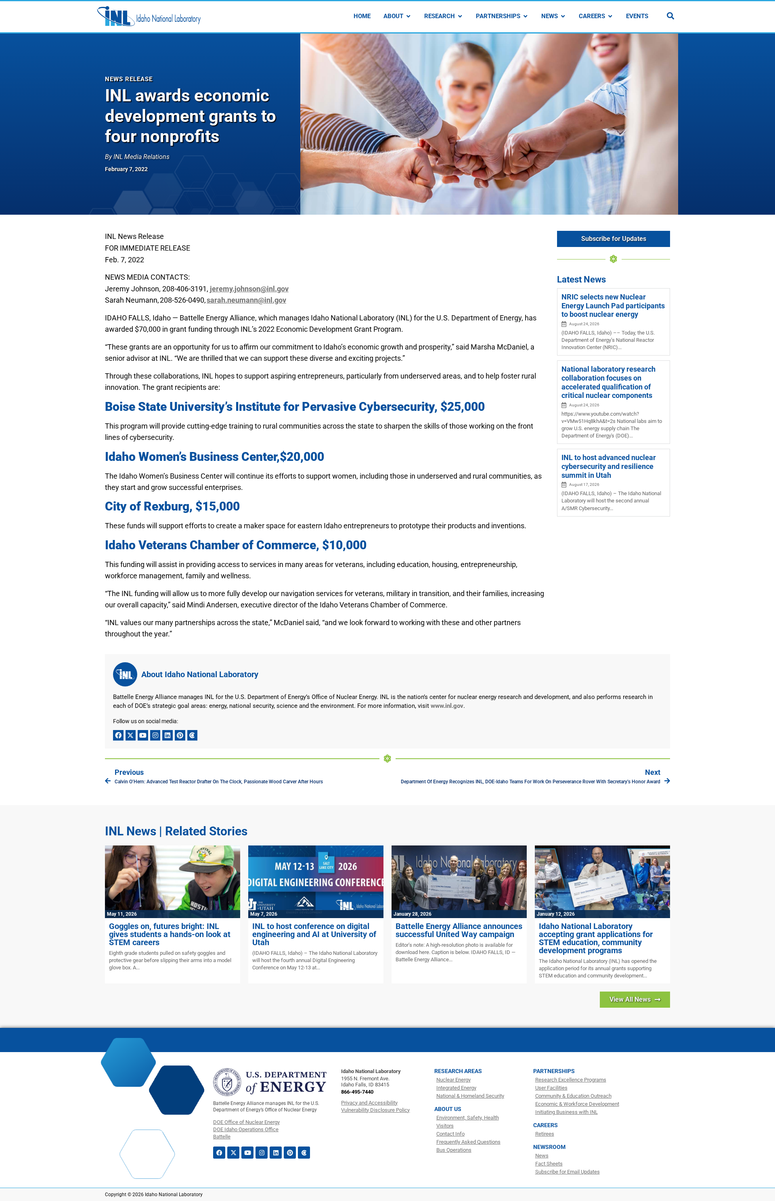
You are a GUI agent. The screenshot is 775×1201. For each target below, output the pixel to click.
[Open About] (408, 16)
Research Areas (458, 1071)
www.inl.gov (447, 705)
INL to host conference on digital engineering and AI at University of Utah (314, 934)
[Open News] (563, 16)
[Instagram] (155, 735)
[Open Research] (460, 16)
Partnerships (554, 1071)
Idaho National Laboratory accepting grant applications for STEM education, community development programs (596, 938)
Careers (545, 1125)
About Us (447, 1109)
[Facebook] (118, 735)
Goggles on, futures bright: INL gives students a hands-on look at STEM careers (169, 934)
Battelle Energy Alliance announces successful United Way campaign (459, 930)
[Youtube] (143, 735)
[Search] (670, 15)
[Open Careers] (610, 16)
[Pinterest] (180, 735)
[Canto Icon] (192, 735)
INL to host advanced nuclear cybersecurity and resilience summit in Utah (608, 466)
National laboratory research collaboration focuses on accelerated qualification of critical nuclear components (608, 382)
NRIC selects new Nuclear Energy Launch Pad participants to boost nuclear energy (613, 305)
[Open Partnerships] (525, 16)
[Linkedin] (167, 735)
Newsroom (549, 1147)
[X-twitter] (131, 735)
